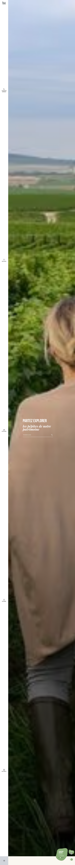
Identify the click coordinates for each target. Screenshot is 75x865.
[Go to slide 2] (60, 858)
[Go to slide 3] (61, 858)
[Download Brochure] (71, 852)
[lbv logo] (4, 2)
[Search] (52, 435)
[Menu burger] (4, 860)
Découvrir (62, 856)
